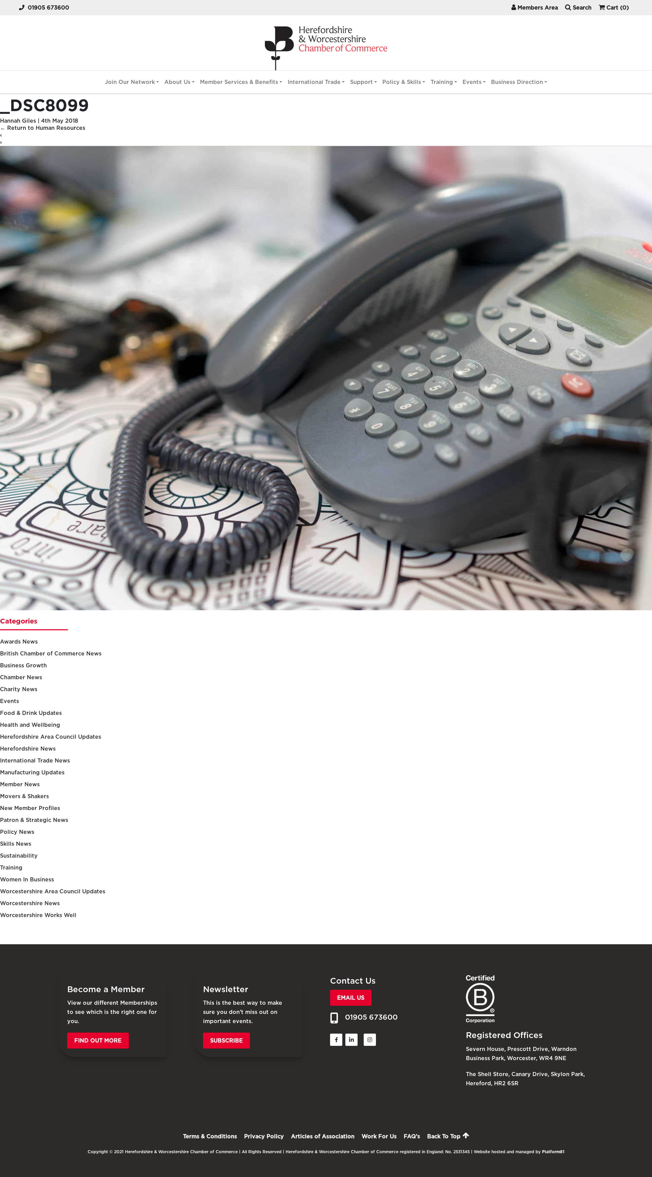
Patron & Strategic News (34, 820)
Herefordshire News (28, 748)
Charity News (18, 689)
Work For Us (379, 1136)
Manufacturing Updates (32, 772)
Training (442, 82)
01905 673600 (48, 7)
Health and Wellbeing (30, 725)
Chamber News (21, 677)
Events (472, 82)
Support (361, 82)
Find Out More (98, 1040)
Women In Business (27, 879)
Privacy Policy (264, 1136)
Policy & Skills (401, 82)
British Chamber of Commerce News (51, 653)
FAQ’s (412, 1136)
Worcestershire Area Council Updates (52, 891)
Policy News (17, 832)
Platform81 (553, 1151)
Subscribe (226, 1040)
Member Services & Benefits (239, 82)
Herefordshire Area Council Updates (50, 737)
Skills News (15, 844)
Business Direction (517, 82)
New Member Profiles (30, 808)
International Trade (314, 82)
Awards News (19, 641)
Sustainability (19, 856)
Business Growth (23, 665)
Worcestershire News (30, 903)
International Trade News (35, 760)
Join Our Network (130, 82)
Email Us (350, 998)
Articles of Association (323, 1136)
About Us (177, 82)
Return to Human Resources (42, 128)
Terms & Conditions (210, 1136)
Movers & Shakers (24, 796)
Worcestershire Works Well (38, 915)
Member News (20, 784)
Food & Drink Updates (31, 713)
